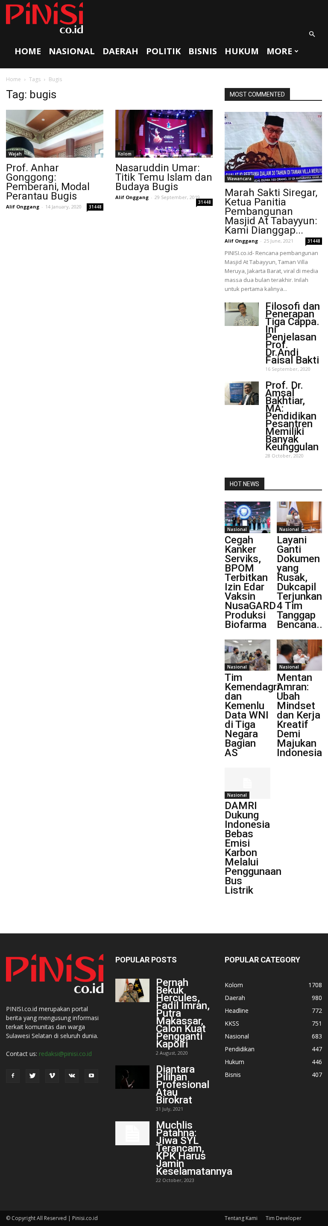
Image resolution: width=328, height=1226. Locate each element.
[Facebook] (13, 1076)
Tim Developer (284, 1218)
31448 (95, 207)
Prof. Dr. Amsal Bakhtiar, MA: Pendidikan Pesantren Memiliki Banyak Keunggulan (292, 416)
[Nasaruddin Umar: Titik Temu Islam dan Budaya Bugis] (164, 134)
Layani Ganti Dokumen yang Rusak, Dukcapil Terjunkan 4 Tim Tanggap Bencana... (301, 582)
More (279, 51)
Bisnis (202, 51)
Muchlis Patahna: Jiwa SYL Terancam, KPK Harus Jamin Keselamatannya (194, 1148)
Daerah (120, 51)
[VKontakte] (72, 1076)
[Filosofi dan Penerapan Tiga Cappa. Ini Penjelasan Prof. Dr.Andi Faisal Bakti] (242, 314)
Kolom (125, 154)
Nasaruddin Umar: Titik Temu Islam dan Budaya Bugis (163, 177)
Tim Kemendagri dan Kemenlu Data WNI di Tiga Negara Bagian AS (252, 715)
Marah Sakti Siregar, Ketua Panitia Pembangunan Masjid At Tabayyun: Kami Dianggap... (271, 211)
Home (28, 51)
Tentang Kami (241, 1218)
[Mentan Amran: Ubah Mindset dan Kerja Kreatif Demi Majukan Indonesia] (299, 655)
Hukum (242, 51)
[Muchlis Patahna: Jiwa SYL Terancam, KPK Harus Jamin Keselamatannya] (132, 1133)
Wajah (15, 154)
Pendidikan (240, 1049)
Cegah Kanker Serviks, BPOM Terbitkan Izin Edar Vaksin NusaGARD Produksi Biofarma (250, 582)
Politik (163, 51)
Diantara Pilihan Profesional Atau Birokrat (182, 1084)
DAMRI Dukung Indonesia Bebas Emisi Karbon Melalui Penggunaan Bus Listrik (253, 848)
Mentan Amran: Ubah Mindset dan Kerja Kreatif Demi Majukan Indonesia (299, 715)
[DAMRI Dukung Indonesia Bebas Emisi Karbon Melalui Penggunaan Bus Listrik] (247, 783)
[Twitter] (32, 1076)
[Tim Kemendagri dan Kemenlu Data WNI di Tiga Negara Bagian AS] (247, 655)
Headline (237, 1010)
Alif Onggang (22, 206)
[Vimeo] (52, 1076)
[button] (312, 34)
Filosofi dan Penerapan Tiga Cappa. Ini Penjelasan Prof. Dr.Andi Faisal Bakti (292, 333)
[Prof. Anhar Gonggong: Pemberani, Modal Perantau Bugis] (54, 134)
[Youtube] (91, 1076)
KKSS (232, 1023)
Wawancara (239, 179)
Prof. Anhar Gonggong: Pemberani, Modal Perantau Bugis (48, 182)
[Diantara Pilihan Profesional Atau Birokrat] (132, 1077)
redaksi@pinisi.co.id (65, 1054)
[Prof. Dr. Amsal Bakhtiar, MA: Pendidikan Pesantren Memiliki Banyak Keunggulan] (242, 393)
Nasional (72, 51)
